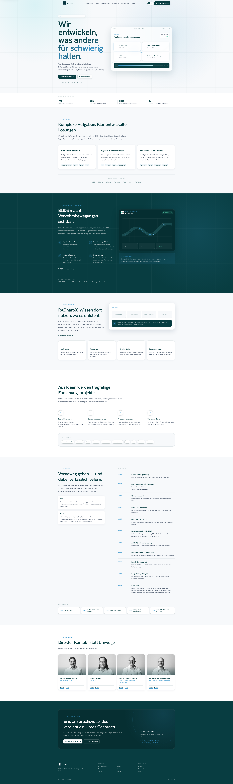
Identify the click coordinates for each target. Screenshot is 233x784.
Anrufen (62, 687)
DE (148, 3)
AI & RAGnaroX (105, 3)
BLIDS (97, 3)
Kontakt (119, 771)
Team (133, 3)
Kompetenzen (89, 3)
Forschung (115, 3)
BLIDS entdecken (84, 76)
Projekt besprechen (162, 3)
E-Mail (67, 687)
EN (151, 3)
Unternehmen (125, 3)
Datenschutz (142, 769)
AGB (139, 771)
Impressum (141, 766)
